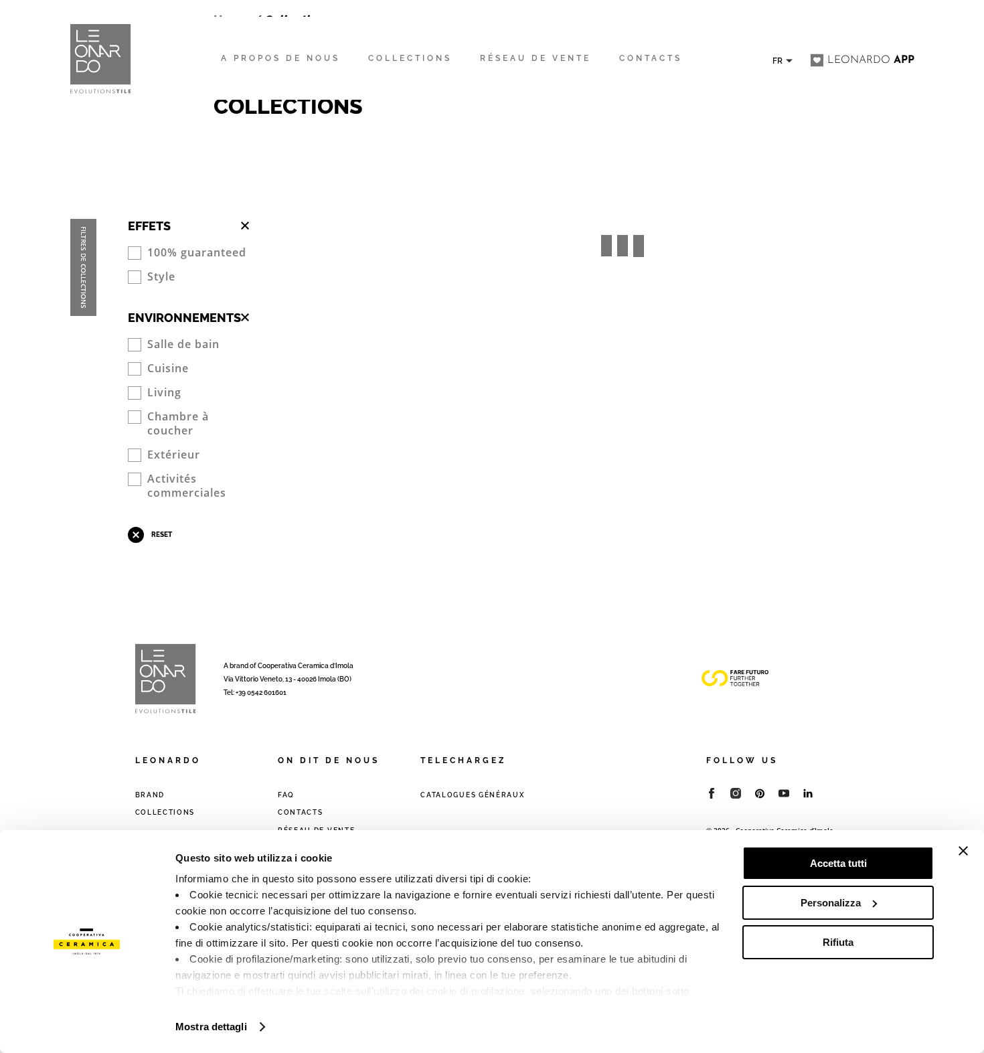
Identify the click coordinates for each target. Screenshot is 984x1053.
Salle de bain (183, 344)
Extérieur (173, 455)
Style (161, 277)
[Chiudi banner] (963, 851)
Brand (150, 795)
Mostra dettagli (211, 1026)
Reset (161, 534)
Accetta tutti (838, 863)
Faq (286, 795)
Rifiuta (838, 942)
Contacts (300, 812)
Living (164, 393)
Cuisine (168, 368)
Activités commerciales (186, 486)
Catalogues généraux (472, 795)
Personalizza (831, 902)
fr (777, 61)
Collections (165, 812)
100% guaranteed (196, 253)
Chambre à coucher (178, 424)
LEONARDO (870, 60)
